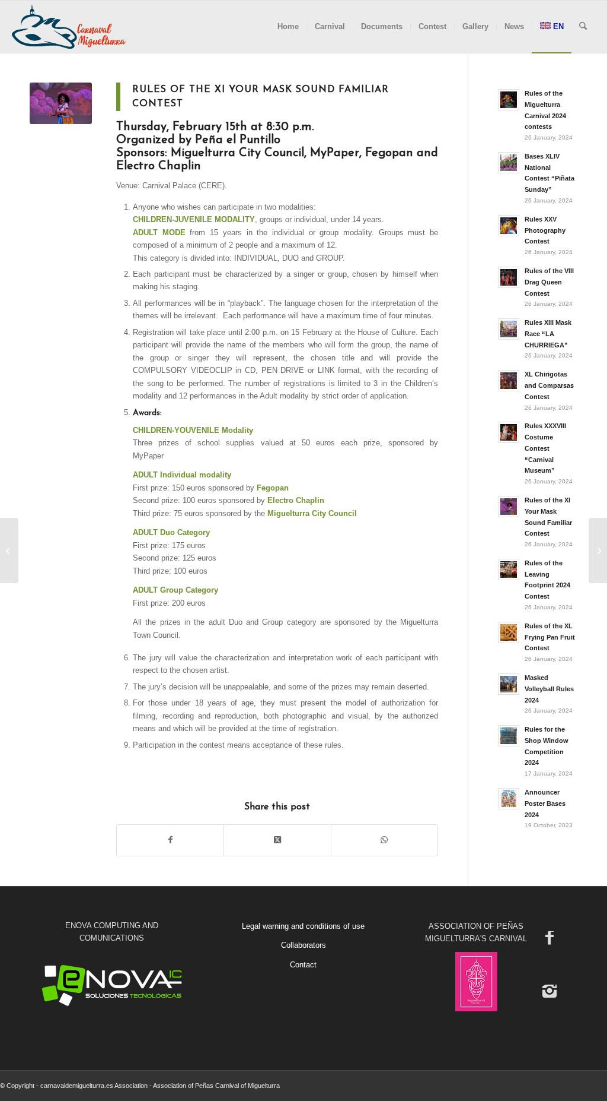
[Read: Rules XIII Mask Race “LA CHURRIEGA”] (508, 329)
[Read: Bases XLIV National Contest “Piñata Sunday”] (508, 162)
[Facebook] (549, 937)
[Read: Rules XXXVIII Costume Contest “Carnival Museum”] (508, 432)
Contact (303, 964)
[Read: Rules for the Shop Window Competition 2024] (508, 735)
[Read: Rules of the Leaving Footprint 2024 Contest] (508, 569)
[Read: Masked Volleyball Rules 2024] (508, 684)
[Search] (583, 27)
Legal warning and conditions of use (303, 926)
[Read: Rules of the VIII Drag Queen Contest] (508, 277)
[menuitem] (288, 27)
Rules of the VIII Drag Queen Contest (549, 282)
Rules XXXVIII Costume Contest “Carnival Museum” (545, 448)
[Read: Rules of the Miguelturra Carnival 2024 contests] (508, 99)
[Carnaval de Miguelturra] (69, 27)
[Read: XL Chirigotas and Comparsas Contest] (508, 380)
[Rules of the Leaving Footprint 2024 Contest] (9, 550)
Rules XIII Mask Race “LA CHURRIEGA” (548, 334)
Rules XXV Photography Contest (545, 230)
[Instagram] (549, 990)
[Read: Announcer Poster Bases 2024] (508, 798)
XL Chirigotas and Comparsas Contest (549, 385)
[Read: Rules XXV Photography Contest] (508, 225)
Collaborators (303, 945)
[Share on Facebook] (170, 840)
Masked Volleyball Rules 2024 (549, 689)
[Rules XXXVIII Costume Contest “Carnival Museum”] (598, 550)
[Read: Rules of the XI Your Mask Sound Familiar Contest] (508, 506)
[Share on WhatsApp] (384, 840)
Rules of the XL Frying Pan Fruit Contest (550, 637)
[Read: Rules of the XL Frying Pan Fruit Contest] (508, 632)
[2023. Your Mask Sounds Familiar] (61, 103)
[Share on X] (277, 840)
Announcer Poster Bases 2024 (545, 803)
